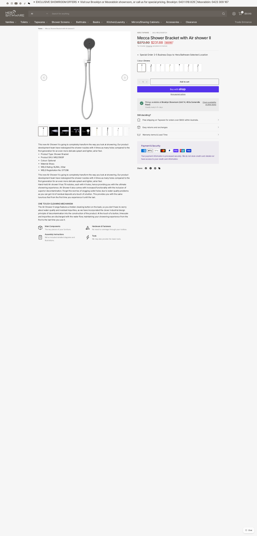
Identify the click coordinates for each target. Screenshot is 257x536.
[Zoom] (125, 36)
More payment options (178, 94)
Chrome (141, 68)
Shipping (149, 46)
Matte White (179, 68)
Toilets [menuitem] (24, 22)
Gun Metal (198, 68)
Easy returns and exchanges (155, 127)
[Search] (223, 14)
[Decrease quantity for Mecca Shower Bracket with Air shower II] (139, 82)
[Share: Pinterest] (155, 168)
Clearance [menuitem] (191, 22)
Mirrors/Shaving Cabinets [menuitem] (145, 22)
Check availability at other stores (209, 103)
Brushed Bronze (188, 68)
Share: (140, 168)
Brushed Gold (170, 68)
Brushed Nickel (160, 68)
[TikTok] (24, 3)
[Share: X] (150, 168)
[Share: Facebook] (146, 168)
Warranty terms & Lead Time (155, 135)
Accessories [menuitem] (172, 22)
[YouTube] (16, 3)
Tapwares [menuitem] (39, 22)
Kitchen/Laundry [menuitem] (116, 22)
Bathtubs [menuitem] (81, 22)
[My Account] (234, 14)
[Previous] (44, 78)
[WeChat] (29, 3)
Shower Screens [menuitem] (61, 22)
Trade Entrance (243, 22)
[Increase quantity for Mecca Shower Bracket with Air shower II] (147, 82)
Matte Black (151, 68)
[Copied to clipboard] (159, 168)
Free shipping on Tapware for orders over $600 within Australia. (170, 120)
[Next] (125, 78)
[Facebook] (7, 3)
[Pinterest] (20, 3)
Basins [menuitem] (96, 22)
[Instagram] (12, 3)
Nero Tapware (143, 33)
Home (40, 28)
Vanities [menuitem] (9, 22)
